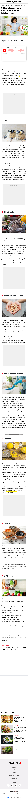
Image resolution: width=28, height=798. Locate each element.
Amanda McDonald (7, 43)
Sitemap (14, 772)
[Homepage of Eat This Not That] (13, 763)
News (20, 647)
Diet (3, 647)
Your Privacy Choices (15, 797)
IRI (19, 75)
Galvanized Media (11, 793)
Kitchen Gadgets (11, 647)
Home (2, 5)
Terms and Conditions (14, 775)
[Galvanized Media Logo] (14, 791)
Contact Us (14, 778)
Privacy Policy (14, 769)
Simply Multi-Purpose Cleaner (9, 425)
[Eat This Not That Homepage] (14, 1)
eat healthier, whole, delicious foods (13, 87)
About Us (14, 767)
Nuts (24, 647)
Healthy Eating (9, 5)
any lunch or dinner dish (14, 550)
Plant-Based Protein (9, 649)
